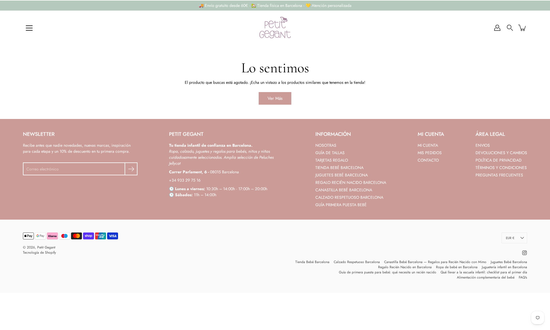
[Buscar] (509, 27)
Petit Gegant (46, 247)
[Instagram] (524, 253)
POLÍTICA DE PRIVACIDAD (499, 160)
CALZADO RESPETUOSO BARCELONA (349, 197)
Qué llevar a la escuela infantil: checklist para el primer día (484, 272)
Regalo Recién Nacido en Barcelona (405, 267)
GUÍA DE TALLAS (330, 153)
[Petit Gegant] (275, 27)
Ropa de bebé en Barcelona (457, 267)
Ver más (275, 98)
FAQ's (523, 277)
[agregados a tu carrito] (522, 27)
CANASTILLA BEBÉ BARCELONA (343, 190)
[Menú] (29, 28)
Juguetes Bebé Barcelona (509, 262)
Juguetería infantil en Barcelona (504, 267)
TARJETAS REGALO (331, 160)
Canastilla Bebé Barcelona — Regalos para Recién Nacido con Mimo (435, 262)
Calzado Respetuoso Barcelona (357, 262)
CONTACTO (428, 160)
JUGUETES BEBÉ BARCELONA (341, 175)
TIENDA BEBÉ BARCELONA (339, 167)
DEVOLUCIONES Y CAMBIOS (501, 153)
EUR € (510, 238)
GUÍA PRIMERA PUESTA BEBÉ (341, 205)
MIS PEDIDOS (430, 153)
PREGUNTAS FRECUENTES (499, 175)
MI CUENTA (428, 145)
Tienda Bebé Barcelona (312, 262)
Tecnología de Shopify (39, 252)
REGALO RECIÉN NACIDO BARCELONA (350, 182)
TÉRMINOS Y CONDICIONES (501, 167)
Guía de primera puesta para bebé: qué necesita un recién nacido (387, 272)
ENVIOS (483, 145)
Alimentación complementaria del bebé (485, 277)
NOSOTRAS (325, 145)
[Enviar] (131, 168)
